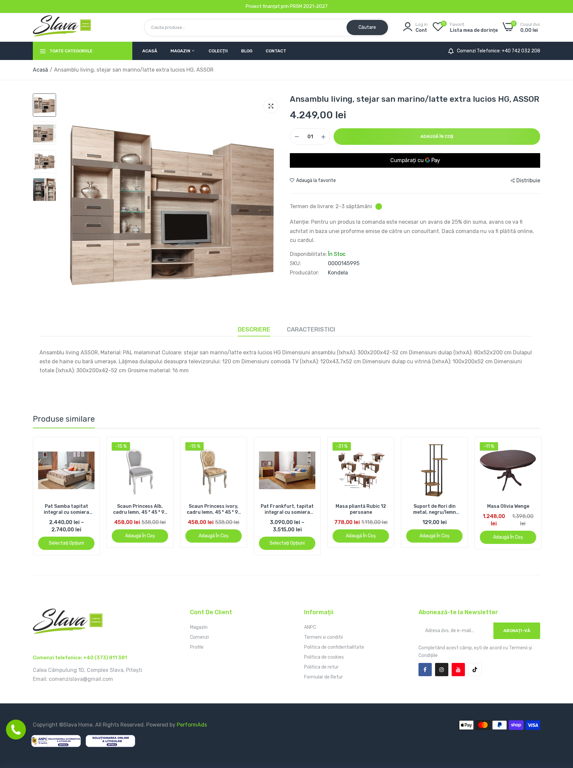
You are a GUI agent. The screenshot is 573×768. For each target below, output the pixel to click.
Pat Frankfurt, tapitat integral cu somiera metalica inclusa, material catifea (221, 509)
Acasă (149, 50)
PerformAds (192, 725)
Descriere (254, 329)
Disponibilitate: (308, 254)
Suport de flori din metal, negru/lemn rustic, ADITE (368, 509)
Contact (276, 50)
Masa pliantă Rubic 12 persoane (295, 509)
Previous (49, 496)
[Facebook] (425, 669)
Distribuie (528, 180)
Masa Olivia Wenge (442, 506)
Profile (197, 647)
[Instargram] (441, 669)
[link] (96, 448)
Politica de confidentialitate (334, 647)
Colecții (218, 50)
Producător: (304, 273)
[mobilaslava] (62, 27)
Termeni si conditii (323, 637)
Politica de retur (321, 667)
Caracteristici (311, 329)
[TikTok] (474, 669)
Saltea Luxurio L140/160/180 (516, 509)
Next (523, 496)
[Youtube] (458, 669)
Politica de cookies (324, 657)
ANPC (310, 627)
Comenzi (199, 637)
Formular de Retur (323, 677)
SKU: (295, 263)
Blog (246, 50)
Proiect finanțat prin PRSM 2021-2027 (287, 6)
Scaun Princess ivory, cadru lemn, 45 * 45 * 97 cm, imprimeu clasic (148, 509)
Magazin (180, 50)
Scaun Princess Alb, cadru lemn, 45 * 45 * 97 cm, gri (74, 509)
